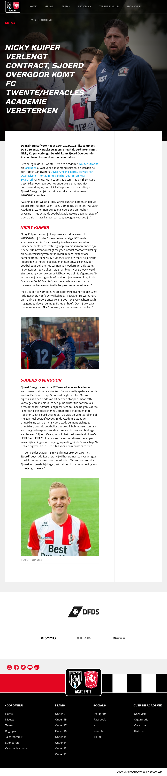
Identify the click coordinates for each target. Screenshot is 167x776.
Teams (65, 6)
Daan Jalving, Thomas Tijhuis (38, 175)
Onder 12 (61, 754)
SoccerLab (156, 771)
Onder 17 (61, 725)
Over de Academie (41, 20)
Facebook (100, 719)
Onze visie (140, 714)
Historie (139, 731)
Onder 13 (61, 748)
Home (33, 6)
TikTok (97, 737)
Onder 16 (61, 731)
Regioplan (84, 6)
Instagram (100, 714)
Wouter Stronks (88, 164)
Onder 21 (61, 714)
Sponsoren (134, 6)
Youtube (99, 731)
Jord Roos (31, 168)
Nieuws (49, 6)
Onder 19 (61, 719)
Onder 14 (61, 742)
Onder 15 (61, 737)
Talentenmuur (109, 6)
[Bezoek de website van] (83, 612)
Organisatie (141, 719)
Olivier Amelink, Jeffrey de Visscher (72, 172)
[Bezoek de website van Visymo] (48, 638)
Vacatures (140, 725)
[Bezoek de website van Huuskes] (83, 638)
